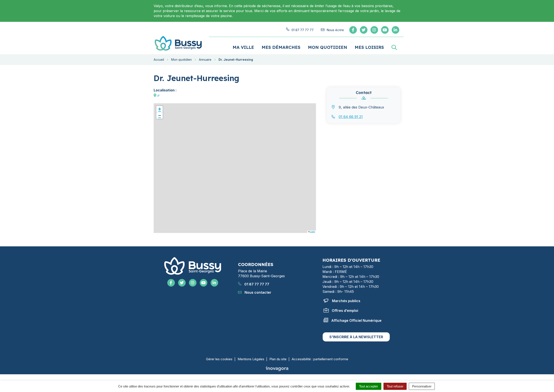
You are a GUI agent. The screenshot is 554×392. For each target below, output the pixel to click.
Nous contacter (257, 292)
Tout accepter (368, 386)
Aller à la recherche (75, 2)
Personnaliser (422, 386)
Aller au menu (12, 2)
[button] (159, 109)
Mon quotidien (327, 47)
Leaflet (312, 231)
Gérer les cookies (219, 359)
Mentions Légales (251, 359)
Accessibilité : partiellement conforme (320, 359)
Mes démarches (281, 47)
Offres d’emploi (345, 310)
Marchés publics (346, 301)
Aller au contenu (41, 2)
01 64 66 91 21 (351, 117)
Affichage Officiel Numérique (356, 320)
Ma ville (243, 47)
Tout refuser (395, 386)
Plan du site (278, 359)
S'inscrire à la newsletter (356, 337)
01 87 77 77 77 (256, 284)
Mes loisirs (369, 47)
